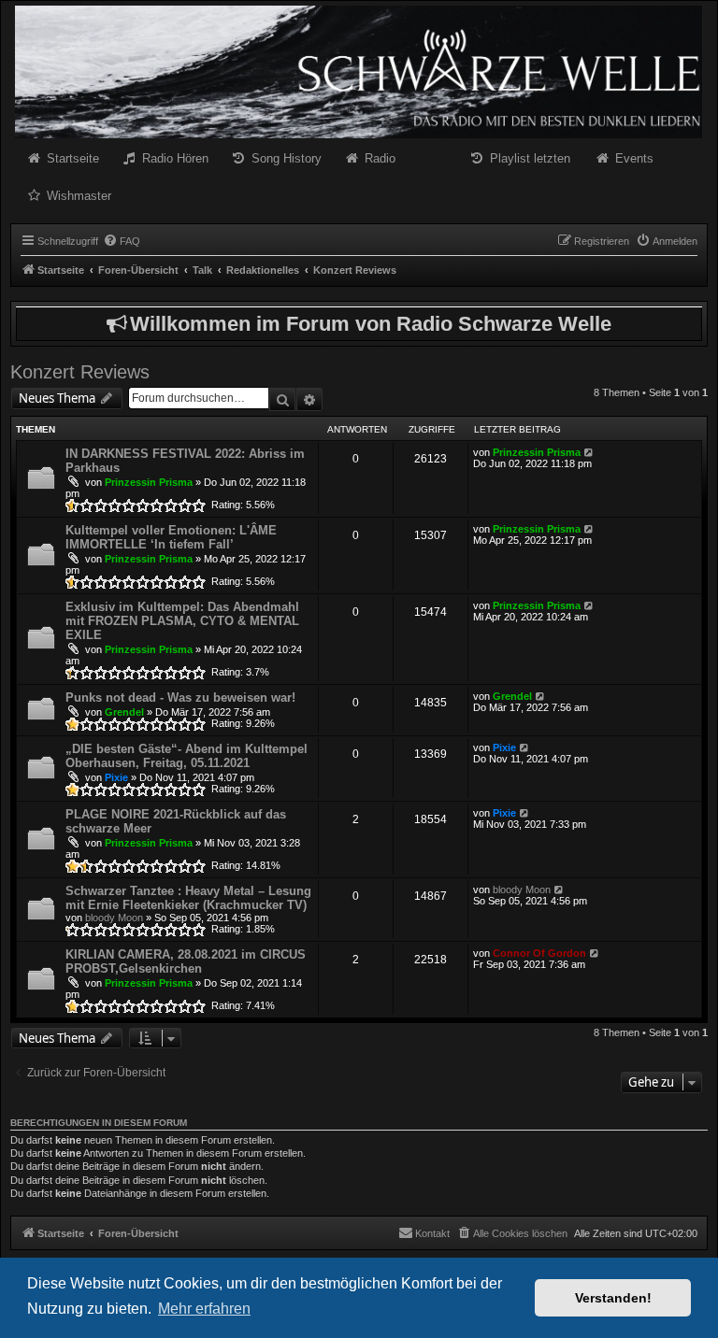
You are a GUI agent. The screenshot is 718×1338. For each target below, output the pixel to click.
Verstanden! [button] (613, 1297)
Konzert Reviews (80, 372)
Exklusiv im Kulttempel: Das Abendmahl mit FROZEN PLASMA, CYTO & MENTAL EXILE (182, 621)
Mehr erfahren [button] (204, 1309)
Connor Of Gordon (539, 953)
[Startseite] (359, 72)
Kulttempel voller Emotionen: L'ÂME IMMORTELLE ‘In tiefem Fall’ (171, 537)
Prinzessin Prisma (149, 482)
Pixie (116, 777)
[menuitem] (121, 241)
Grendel (124, 712)
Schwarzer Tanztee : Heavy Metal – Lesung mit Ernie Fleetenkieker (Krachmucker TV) (188, 898)
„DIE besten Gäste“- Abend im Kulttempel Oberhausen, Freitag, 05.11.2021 (186, 756)
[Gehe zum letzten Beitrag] (589, 452)
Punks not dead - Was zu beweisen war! (180, 697)
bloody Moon (114, 917)
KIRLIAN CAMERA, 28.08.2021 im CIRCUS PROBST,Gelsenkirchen (185, 961)
